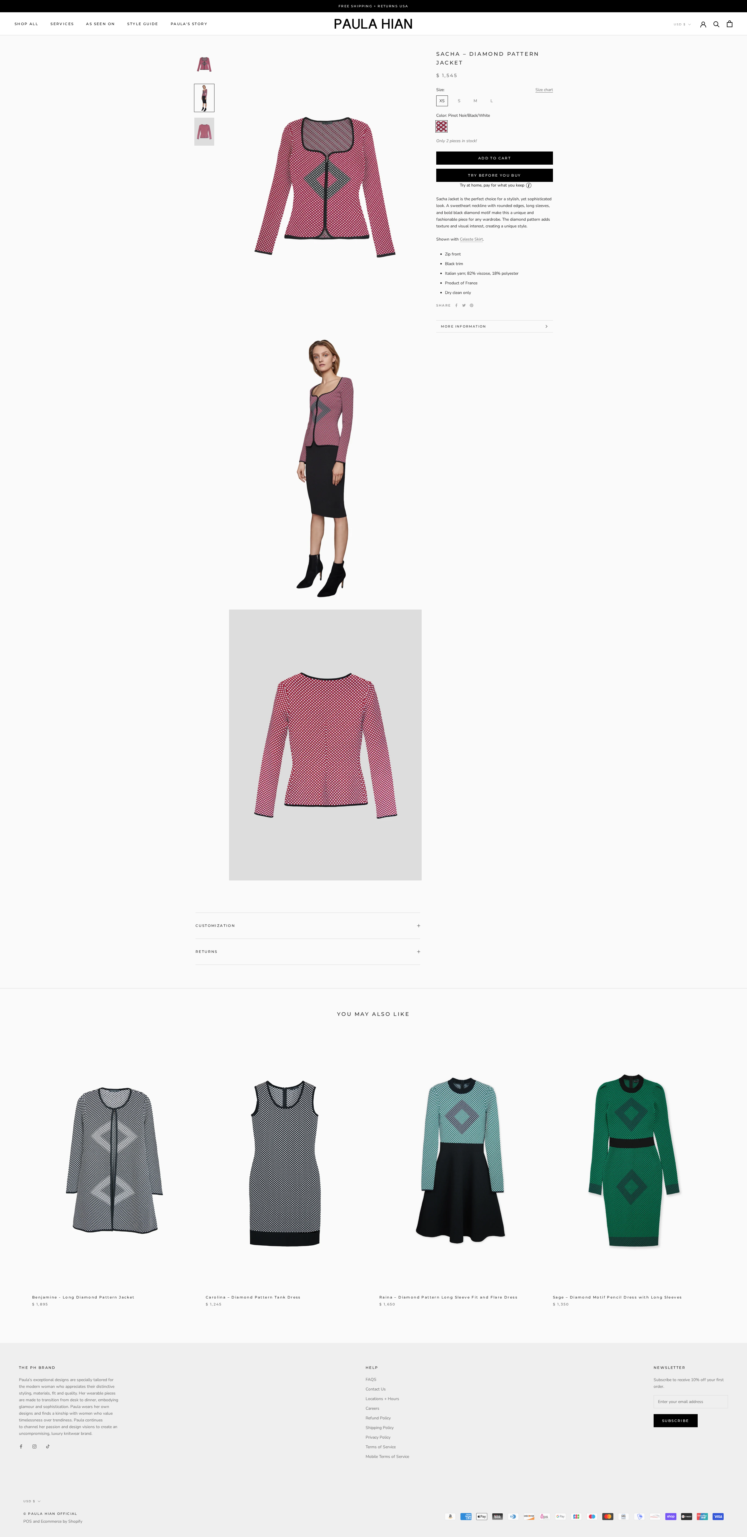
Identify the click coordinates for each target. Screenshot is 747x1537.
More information (463, 326)
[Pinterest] (471, 305)
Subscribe (675, 1420)
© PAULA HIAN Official (50, 1514)
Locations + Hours (382, 1399)
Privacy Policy (378, 1437)
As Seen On (100, 24)
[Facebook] (456, 305)
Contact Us (376, 1389)
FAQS (371, 1379)
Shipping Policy (380, 1427)
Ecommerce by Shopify (61, 1521)
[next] (728, 1172)
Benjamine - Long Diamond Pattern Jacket (83, 1297)
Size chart (544, 90)
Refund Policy (378, 1418)
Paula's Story (189, 24)
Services (62, 24)
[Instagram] (34, 1446)
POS (27, 1521)
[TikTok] (48, 1446)
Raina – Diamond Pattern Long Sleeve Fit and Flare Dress (448, 1297)
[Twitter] (464, 305)
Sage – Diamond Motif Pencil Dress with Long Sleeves (617, 1297)
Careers (372, 1408)
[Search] (716, 24)
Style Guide (142, 24)
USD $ (680, 24)
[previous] (18, 1172)
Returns (207, 951)
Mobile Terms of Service (387, 1456)
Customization (215, 925)
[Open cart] (729, 23)
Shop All (26, 24)
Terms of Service (381, 1447)
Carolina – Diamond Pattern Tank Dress (253, 1297)
